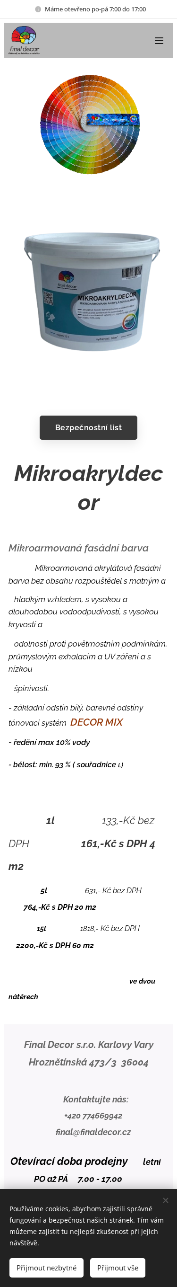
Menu (159, 40)
